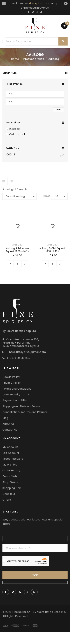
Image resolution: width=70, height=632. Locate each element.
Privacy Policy (11, 383)
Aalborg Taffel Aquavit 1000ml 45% (52, 250)
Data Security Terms (16, 394)
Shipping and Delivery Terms (21, 406)
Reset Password (12, 459)
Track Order (10, 476)
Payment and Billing (15, 400)
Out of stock (17, 134)
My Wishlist (9, 464)
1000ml (10, 154)
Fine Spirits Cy (38, 3)
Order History (11, 470)
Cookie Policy (11, 377)
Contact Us (9, 430)
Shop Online (10, 482)
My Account (10, 447)
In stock (14, 129)
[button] (10, 263)
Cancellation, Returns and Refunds (25, 412)
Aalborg (17, 245)
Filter (58, 109)
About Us (8, 424)
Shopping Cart (11, 488)
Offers (6, 500)
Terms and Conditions (16, 389)
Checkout (8, 494)
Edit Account (10, 453)
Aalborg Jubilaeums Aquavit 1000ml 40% (17, 250)
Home (15, 59)
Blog (5, 418)
